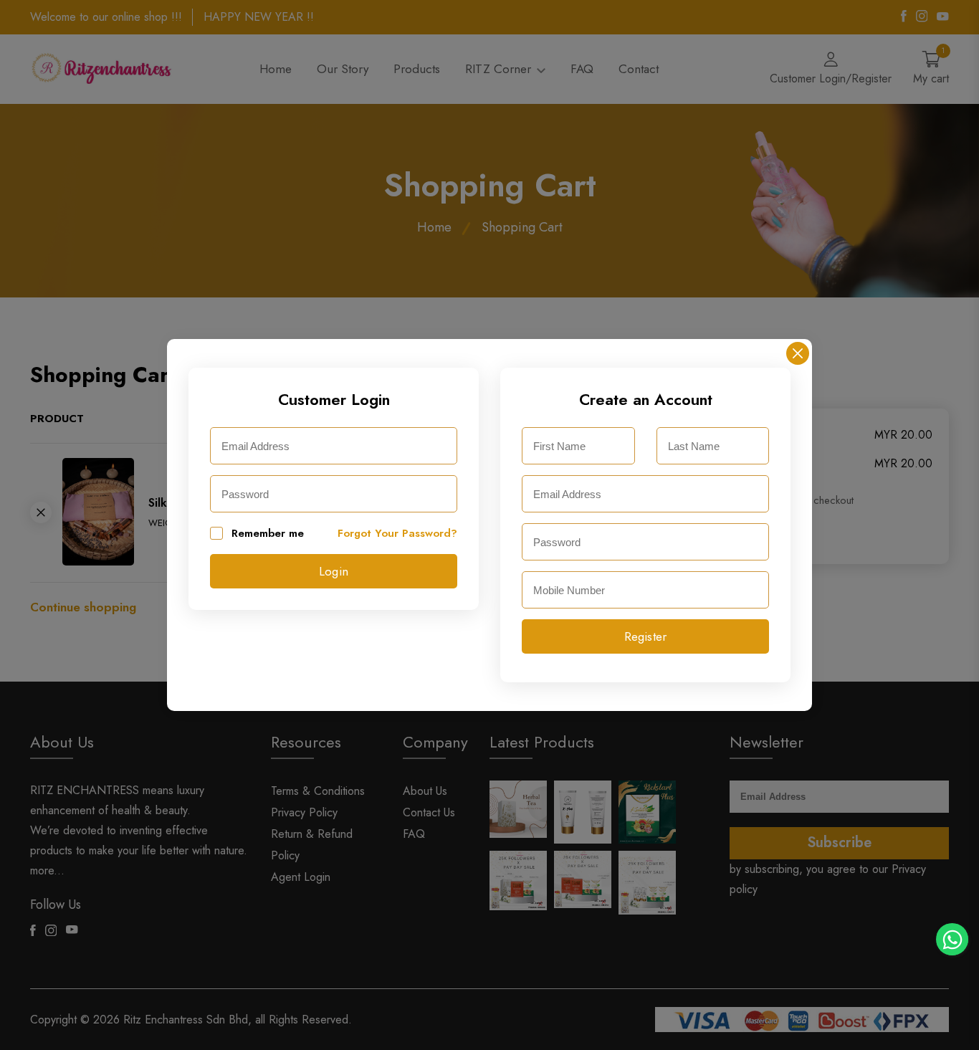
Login (333, 571)
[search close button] (797, 353)
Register (645, 636)
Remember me (267, 533)
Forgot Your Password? (397, 533)
